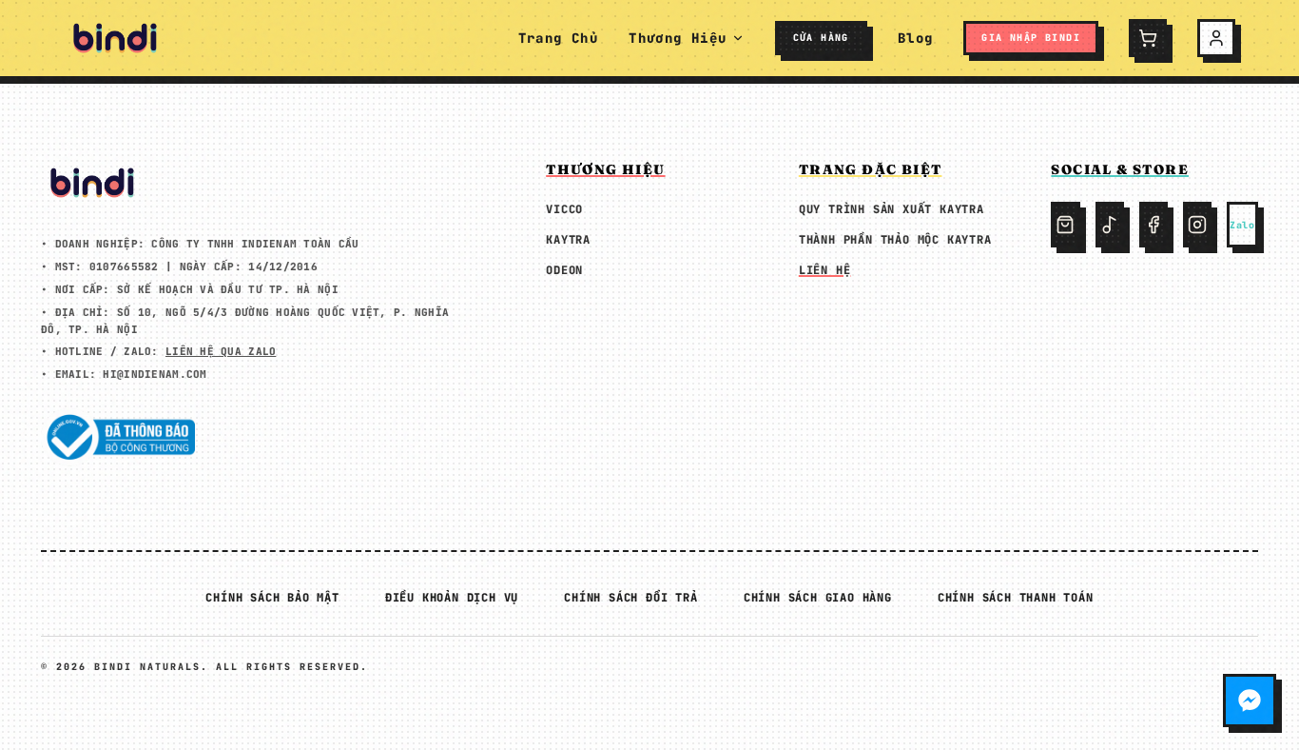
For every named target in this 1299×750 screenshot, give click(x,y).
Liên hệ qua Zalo (220, 351)
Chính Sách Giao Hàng (818, 597)
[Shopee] (1065, 224)
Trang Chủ (558, 38)
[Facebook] (1153, 224)
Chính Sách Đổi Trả (630, 597)
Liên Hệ (825, 270)
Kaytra (568, 239)
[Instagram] (1197, 224)
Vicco (564, 209)
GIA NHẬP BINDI (1030, 37)
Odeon (564, 270)
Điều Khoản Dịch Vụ (451, 597)
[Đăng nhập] (1216, 38)
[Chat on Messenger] (1249, 700)
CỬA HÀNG (821, 37)
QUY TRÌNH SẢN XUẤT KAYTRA (891, 209)
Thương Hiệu (678, 38)
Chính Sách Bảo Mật (272, 597)
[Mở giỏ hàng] (1148, 38)
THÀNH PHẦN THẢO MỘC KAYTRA (895, 239)
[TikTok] (1109, 224)
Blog (916, 38)
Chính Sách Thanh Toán (1016, 597)
